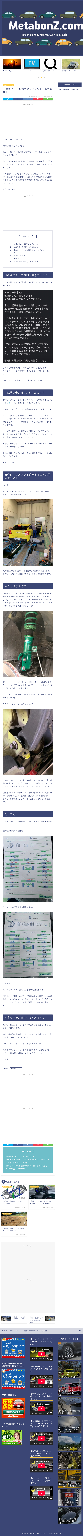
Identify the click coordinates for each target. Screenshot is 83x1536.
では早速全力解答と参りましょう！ (27, 247)
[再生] (32, 1359)
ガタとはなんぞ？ (20, 255)
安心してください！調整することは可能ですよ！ (30, 251)
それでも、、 (18, 258)
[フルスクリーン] (51, 1359)
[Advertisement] (28, 120)
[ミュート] (48, 1359)
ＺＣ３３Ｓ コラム (8, 85)
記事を (9, 403)
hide (34, 237)
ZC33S (7, 1068)
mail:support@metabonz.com (68, 89)
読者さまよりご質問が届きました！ (27, 244)
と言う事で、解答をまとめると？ (26, 262)
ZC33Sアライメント (16, 1068)
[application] (41, 1354)
